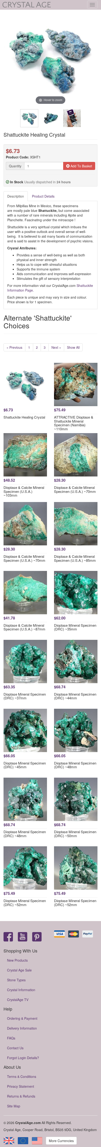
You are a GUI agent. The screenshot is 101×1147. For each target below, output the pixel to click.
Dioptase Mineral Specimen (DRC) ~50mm (75, 833)
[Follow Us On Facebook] (8, 937)
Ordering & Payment (22, 1018)
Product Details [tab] (43, 196)
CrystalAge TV (17, 999)
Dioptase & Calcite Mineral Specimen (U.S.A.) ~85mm (75, 558)
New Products (17, 960)
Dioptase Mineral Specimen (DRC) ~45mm (25, 765)
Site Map (13, 1106)
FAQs (11, 1038)
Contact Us (15, 1048)
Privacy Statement (20, 1086)
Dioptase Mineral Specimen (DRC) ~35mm (75, 627)
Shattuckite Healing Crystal (24, 417)
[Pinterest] (37, 937)
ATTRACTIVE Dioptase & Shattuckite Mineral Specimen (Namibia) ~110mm (73, 423)
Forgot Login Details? (23, 1057)
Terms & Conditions (21, 1076)
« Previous (14, 347)
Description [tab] (15, 196)
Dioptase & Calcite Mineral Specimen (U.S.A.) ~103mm (24, 491)
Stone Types (16, 980)
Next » (56, 347)
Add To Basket (81, 166)
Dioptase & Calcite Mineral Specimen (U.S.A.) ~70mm (75, 489)
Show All (73, 347)
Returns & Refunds (21, 1096)
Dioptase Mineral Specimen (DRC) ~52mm (25, 902)
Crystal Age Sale (19, 970)
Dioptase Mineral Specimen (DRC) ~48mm (75, 765)
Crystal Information (21, 989)
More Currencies (61, 1140)
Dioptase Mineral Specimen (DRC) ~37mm (25, 696)
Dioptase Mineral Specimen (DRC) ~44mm (75, 696)
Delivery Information (22, 1028)
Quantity (15, 166)
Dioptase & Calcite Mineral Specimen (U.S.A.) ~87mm (24, 627)
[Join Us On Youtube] (22, 937)
